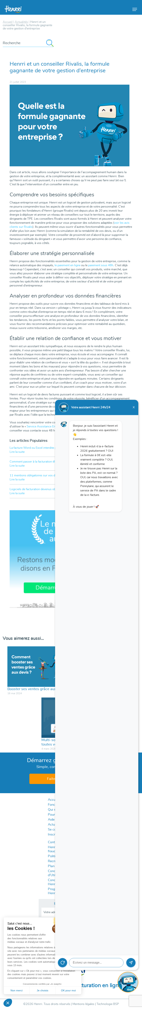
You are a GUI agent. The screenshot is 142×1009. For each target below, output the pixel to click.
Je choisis (42, 990)
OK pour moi (68, 990)
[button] (7, 1002)
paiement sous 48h (100, 265)
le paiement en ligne (67, 265)
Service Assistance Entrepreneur (48, 426)
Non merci (17, 990)
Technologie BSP (108, 1004)
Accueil (53, 799)
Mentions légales (83, 1004)
